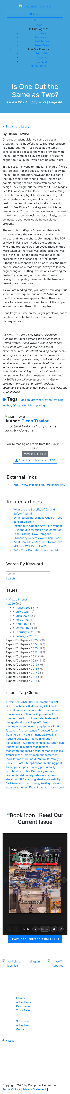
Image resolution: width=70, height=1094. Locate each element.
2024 (37, 644)
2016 (37, 676)
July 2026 (24, 611)
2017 (37, 672)
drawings (37, 400)
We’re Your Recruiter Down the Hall (36, 550)
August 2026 (26, 607)
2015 (36, 681)
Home (38, 25)
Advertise (42, 57)
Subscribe (42, 53)
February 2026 (28, 632)
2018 (37, 668)
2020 (37, 660)
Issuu (11, 1040)
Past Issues (42, 41)
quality (22, 405)
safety (48, 400)
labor (31, 405)
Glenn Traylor (35, 420)
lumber (7, 405)
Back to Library (16, 127)
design (25, 400)
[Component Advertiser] (35, 6)
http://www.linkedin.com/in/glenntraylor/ (39, 484)
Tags (12, 399)
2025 (38, 640)
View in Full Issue (35, 454)
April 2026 (25, 624)
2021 (37, 656)
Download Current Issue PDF (34, 939)
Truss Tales (42, 45)
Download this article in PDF (36, 460)
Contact (42, 61)
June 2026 (25, 615)
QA (14, 405)
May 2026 (24, 619)
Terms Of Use (11, 1089)
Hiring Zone (38, 65)
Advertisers (41, 37)
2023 (37, 648)
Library (41, 33)
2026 (14, 603)
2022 (37, 652)
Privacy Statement (34, 1089)
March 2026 (26, 628)
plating (40, 405)
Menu (36, 14)
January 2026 (27, 636)
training (59, 400)
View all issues (18, 599)
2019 (37, 664)
